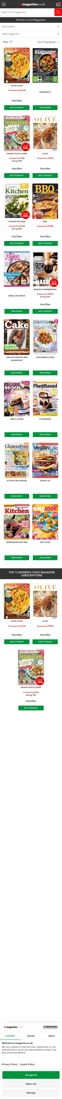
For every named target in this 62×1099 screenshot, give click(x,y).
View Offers (17, 100)
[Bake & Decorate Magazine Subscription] (17, 269)
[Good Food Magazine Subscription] (17, 65)
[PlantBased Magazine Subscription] (45, 398)
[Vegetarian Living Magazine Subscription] (45, 337)
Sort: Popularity (47, 42)
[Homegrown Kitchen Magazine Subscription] (17, 522)
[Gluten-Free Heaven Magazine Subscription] (17, 460)
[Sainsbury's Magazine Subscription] (45, 65)
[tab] (31, 26)
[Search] (58, 12)
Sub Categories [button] (10, 34)
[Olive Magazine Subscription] (45, 133)
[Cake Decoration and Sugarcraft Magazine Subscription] (17, 337)
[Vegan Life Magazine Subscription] (45, 460)
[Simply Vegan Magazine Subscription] (17, 398)
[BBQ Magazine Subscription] (45, 201)
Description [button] (8, 26)
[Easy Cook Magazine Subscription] (45, 522)
